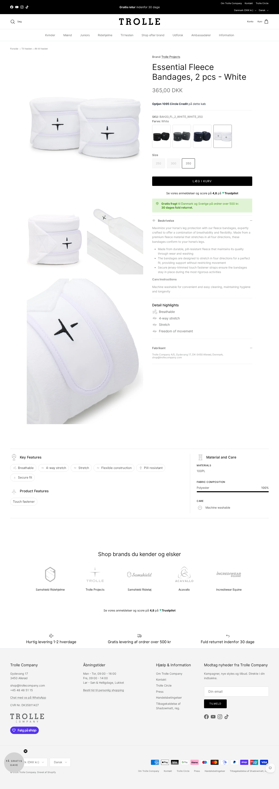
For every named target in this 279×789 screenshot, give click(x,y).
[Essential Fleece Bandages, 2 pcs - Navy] (202, 136)
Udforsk (178, 35)
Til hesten (127, 35)
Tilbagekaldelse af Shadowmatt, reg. (249, 771)
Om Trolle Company (231, 3)
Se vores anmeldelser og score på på (202, 193)
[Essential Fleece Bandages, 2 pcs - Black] (161, 136)
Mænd (67, 35)
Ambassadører (201, 35)
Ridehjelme (105, 35)
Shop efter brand (153, 35)
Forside (14, 48)
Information (226, 35)
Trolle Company (27, 772)
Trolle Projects (170, 56)
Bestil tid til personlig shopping (103, 690)
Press (159, 691)
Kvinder (50, 35)
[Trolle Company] (139, 21)
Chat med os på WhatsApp (28, 697)
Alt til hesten (41, 48)
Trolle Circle (262, 3)
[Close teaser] (25, 751)
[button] (14, 762)
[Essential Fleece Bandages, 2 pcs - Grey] (182, 136)
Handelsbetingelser (169, 697)
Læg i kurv (202, 181)
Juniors (85, 35)
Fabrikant (158, 348)
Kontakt (249, 3)
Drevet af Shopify (46, 772)
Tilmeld (215, 703)
